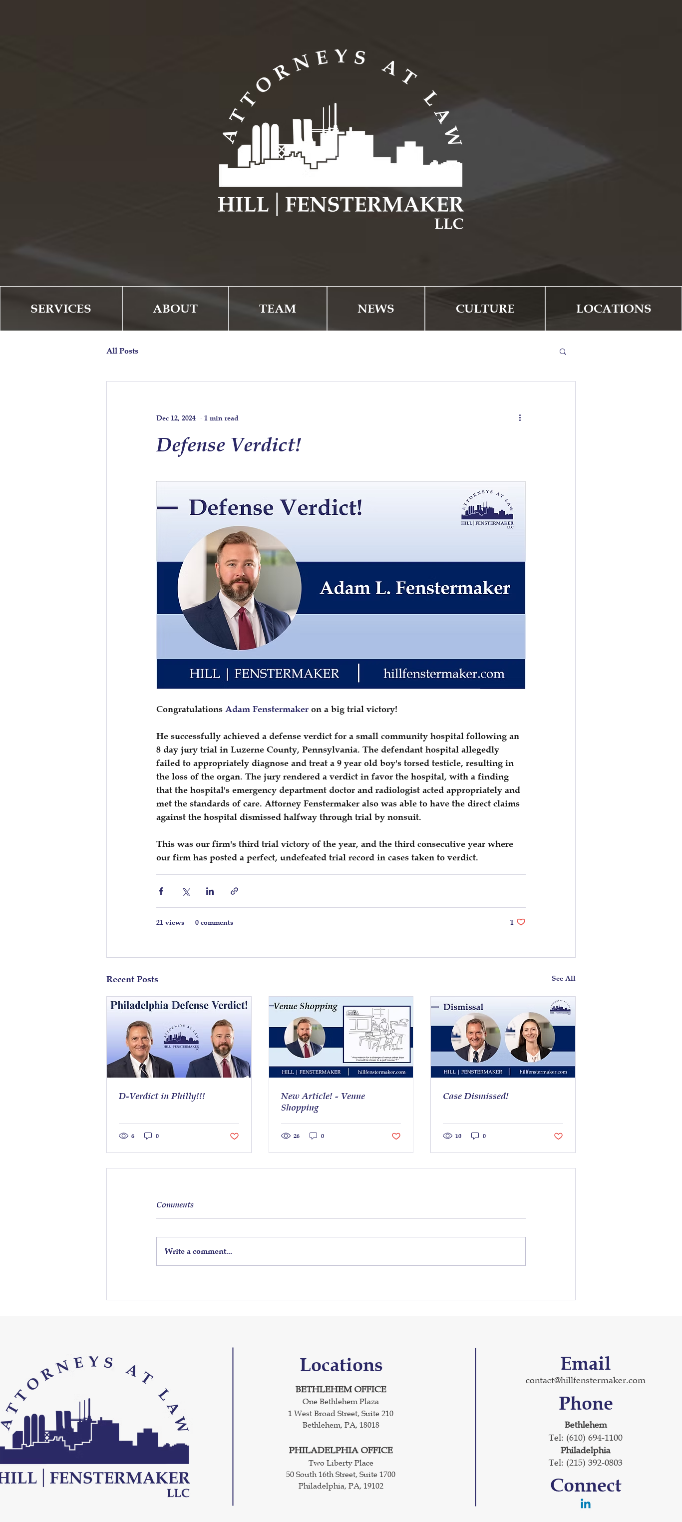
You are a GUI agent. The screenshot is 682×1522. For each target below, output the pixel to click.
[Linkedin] (586, 1505)
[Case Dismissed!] (503, 1037)
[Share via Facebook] (161, 891)
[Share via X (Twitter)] (185, 891)
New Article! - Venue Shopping (323, 1101)
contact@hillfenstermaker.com (586, 1380)
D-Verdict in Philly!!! (162, 1096)
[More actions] (520, 417)
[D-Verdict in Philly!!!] (179, 1037)
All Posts (122, 351)
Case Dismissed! (476, 1096)
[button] (563, 351)
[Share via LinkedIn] (210, 891)
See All (564, 978)
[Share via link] (234, 891)
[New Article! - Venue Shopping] (341, 1037)
